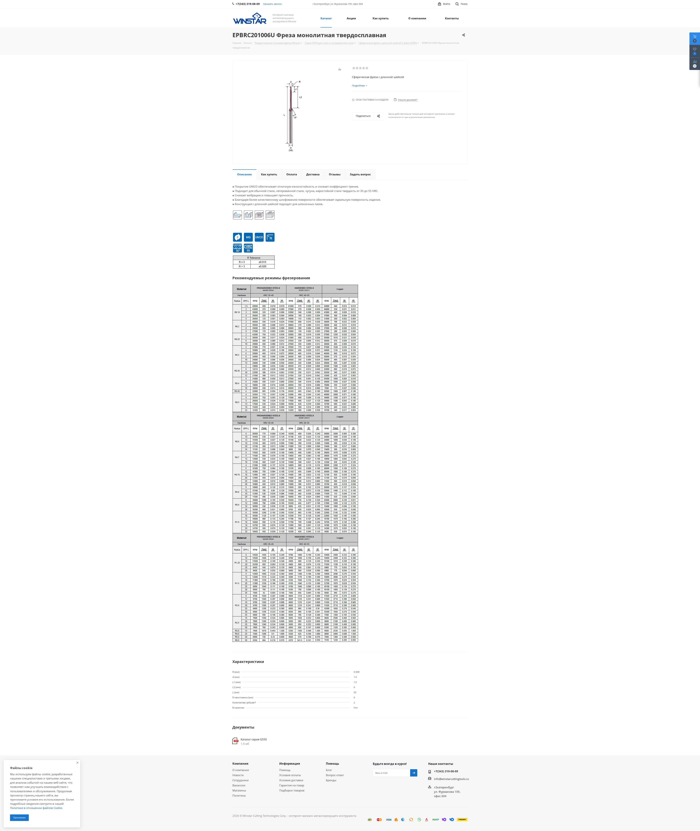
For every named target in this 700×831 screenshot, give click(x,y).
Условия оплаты (290, 775)
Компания (240, 764)
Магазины (239, 790)
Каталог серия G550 (254, 739)
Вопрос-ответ (335, 775)
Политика (239, 795)
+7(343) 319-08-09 (446, 771)
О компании (240, 770)
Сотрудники (240, 780)
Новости (238, 775)
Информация (289, 764)
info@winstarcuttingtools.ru (451, 779)
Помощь (285, 770)
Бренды (331, 780)
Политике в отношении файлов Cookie (36, 808)
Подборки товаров (291, 790)
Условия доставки (291, 780)
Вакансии (238, 785)
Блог (329, 770)
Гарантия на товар (291, 785)
